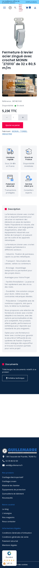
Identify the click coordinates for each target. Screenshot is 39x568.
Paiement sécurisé (10, 541)
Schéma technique (16, 378)
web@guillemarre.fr (14, 465)
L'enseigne (7, 513)
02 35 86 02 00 (12, 461)
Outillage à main (9, 481)
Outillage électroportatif (12, 477)
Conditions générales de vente (15, 537)
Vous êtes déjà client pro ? (21, 8)
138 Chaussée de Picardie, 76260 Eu (21, 456)
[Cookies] (4, 563)
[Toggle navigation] (4, 8)
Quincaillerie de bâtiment (13, 494)
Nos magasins (8, 517)
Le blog (5, 509)
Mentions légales (9, 545)
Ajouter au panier (13, 125)
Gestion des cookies (19, 564)
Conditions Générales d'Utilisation (17, 533)
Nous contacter (8, 521)
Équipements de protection (14, 489)
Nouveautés (7, 498)
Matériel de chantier (11, 485)
